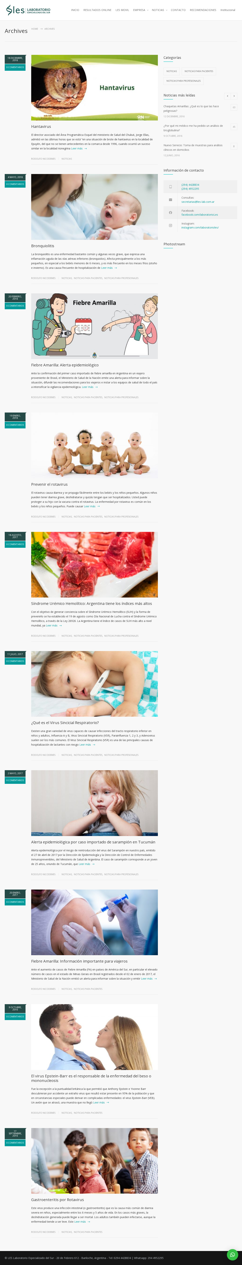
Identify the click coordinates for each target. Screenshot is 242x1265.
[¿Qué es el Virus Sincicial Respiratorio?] (94, 684)
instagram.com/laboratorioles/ (200, 227)
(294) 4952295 (190, 188)
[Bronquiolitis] (94, 207)
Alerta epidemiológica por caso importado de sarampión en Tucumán (93, 842)
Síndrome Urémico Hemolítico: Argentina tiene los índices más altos (91, 603)
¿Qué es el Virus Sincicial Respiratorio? (65, 722)
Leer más (77, 148)
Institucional (227, 10)
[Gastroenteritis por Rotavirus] (94, 1161)
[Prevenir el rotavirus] (94, 445)
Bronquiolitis (42, 245)
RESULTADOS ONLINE (97, 10)
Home (34, 28)
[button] (232, 1254)
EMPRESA (139, 10)
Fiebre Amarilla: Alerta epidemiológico (65, 365)
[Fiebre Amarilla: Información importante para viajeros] (94, 922)
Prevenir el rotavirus (49, 484)
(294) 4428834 (190, 184)
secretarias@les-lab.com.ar (198, 202)
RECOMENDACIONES (203, 10)
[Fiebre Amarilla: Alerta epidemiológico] (94, 326)
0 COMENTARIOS (15, 67)
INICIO (75, 10)
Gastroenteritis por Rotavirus (57, 1199)
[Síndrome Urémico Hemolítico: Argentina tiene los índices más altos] (94, 565)
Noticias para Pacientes (88, 278)
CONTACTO (178, 10)
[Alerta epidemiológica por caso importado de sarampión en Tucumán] (94, 803)
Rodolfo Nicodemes (43, 158)
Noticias (67, 158)
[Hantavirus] (94, 87)
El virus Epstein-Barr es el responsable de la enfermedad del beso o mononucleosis (91, 1078)
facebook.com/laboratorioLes (200, 214)
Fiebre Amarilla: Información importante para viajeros (79, 961)
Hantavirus (41, 126)
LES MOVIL (122, 10)
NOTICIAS (158, 10)
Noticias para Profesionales (121, 278)
